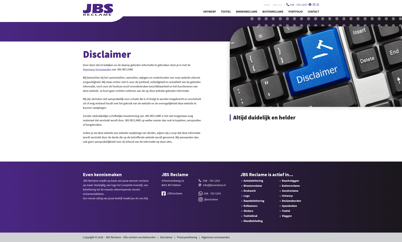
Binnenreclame (246, 11)
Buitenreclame (272, 11)
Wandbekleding (253, 221)
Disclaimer (166, 237)
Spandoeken (289, 206)
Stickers (248, 211)
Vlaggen (287, 216)
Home (267, 4)
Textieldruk (251, 216)
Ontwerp (209, 11)
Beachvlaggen (290, 180)
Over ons (277, 4)
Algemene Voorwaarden (97, 69)
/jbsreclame (211, 199)
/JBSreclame (174, 193)
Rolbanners (251, 206)
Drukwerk (250, 190)
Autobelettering (253, 180)
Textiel (226, 11)
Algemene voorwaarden (215, 237)
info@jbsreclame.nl (214, 185)
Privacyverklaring (187, 237)
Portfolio (295, 11)
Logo (247, 196)
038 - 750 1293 (211, 180)
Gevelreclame (290, 190)
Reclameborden (291, 201)
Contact (313, 11)
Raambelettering (254, 201)
